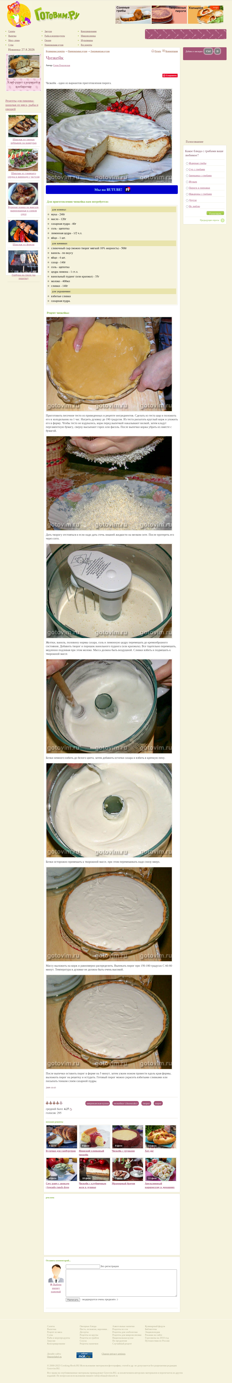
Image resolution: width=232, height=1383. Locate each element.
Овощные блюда (88, 1326)
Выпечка (51, 1329)
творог (146, 1103)
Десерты (84, 1332)
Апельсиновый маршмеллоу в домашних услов (160, 1187)
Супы (50, 1335)
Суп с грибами (197, 169)
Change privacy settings (113, 1353)
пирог (158, 1103)
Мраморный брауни (123, 1183)
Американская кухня (98, 1103)
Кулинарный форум (155, 1326)
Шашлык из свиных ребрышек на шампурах (24, 141)
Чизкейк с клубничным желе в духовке (92, 1185)
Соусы (83, 1340)
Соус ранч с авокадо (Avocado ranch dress (57, 1185)
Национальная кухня (122, 1337)
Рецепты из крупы (89, 1335)
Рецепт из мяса (54, 1332)
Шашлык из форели (23, 244)
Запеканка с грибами (200, 175)
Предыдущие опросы (209, 220)
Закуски (51, 1340)
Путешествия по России (157, 1340)
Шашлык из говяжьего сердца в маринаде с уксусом (24, 174)
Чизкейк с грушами (123, 1151)
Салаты (51, 1326)
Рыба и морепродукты (58, 1337)
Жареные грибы (197, 163)
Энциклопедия (152, 1332)
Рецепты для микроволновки (126, 1335)
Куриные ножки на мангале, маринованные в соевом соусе (23, 210)
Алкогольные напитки (123, 1326)
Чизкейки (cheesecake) (126, 1103)
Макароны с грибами (200, 194)
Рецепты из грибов (89, 1337)
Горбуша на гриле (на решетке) (23, 276)
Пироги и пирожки (199, 187)
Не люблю (194, 206)
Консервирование (56, 1343)
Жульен (193, 181)
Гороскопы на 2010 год (157, 1337)
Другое (193, 200)
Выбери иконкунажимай (55, 1288)
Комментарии (171, 51)
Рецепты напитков (89, 1343)
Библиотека (151, 1329)
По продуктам (119, 1340)
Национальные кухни (77, 51)
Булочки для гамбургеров (61, 1151)
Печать (158, 51)
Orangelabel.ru (54, 1356)
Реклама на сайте (153, 1335)
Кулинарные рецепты (55, 51)
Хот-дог (149, 1151)
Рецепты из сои (120, 1329)
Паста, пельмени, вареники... (94, 1329)
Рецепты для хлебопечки (125, 1332)
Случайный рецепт (122, 1343)
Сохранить (171, 75)
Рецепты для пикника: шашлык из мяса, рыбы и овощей (21, 105)
